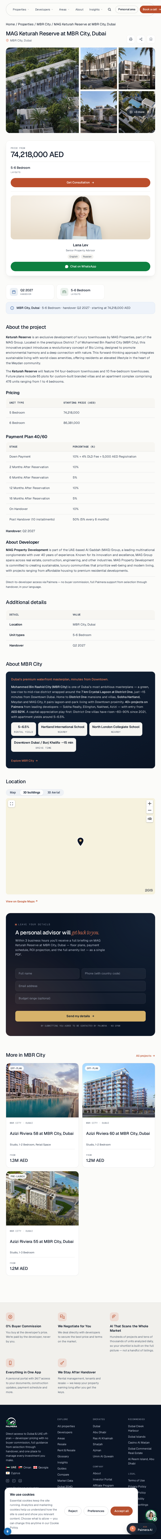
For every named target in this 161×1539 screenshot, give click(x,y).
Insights (94, 9)
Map (13, 792)
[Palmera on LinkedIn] (20, 1480)
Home (10, 24)
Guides (61, 1468)
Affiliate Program (103, 1485)
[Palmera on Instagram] (7, 1480)
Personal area (126, 9)
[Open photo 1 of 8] (42, 90)
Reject (73, 1511)
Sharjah (98, 1444)
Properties (19, 9)
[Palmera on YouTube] (14, 1480)
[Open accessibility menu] (7, 1531)
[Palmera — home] (11, 1422)
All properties (66, 1426)
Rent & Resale (66, 1450)
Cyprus (15, 1473)
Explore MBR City (22, 760)
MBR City (44, 24)
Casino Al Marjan (139, 1442)
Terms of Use (136, 1480)
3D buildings (31, 792)
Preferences (96, 1511)
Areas (62, 9)
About (79, 9)
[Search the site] (109, 9)
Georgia (43, 1467)
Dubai (96, 1426)
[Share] (141, 39)
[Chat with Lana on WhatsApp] (150, 1515)
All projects (143, 1056)
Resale (61, 1444)
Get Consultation (78, 182)
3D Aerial (54, 792)
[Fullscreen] (11, 803)
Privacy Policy (137, 1486)
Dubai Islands (136, 1436)
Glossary (63, 1456)
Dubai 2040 (65, 1487)
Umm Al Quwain (103, 1456)
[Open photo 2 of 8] (98, 68)
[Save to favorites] (151, 39)
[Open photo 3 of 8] (137, 68)
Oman (27, 1467)
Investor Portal (102, 1479)
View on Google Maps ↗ (22, 901)
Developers (42, 9)
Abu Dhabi (99, 1432)
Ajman (97, 1450)
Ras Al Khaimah (103, 1438)
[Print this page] (131, 39)
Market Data (65, 1480)
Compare (63, 1474)
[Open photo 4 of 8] (98, 112)
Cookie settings (138, 1505)
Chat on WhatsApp (83, 266)
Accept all (121, 1511)
